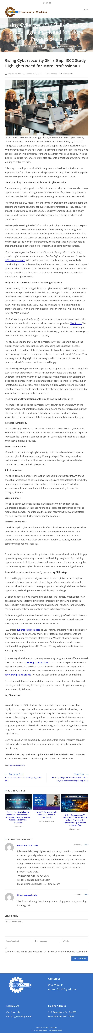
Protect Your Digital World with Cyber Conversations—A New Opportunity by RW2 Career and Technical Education (18, 817)
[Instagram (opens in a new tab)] (46, 3)
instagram (53, 1027)
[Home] (12, 47)
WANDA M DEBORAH (27, 845)
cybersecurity (52, 74)
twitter (38, 1027)
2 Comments (68, 74)
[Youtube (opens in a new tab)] (49, 3)
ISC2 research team (15, 260)
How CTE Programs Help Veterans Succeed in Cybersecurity (46, 815)
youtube (45, 1027)
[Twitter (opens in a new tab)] (43, 3)
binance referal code (27, 895)
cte (13, 765)
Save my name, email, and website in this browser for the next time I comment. (46, 951)
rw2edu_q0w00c (14, 74)
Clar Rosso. (76, 323)
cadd (10, 765)
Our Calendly (13, 1012)
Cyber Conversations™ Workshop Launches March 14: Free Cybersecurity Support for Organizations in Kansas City (75, 820)
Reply (86, 845)
